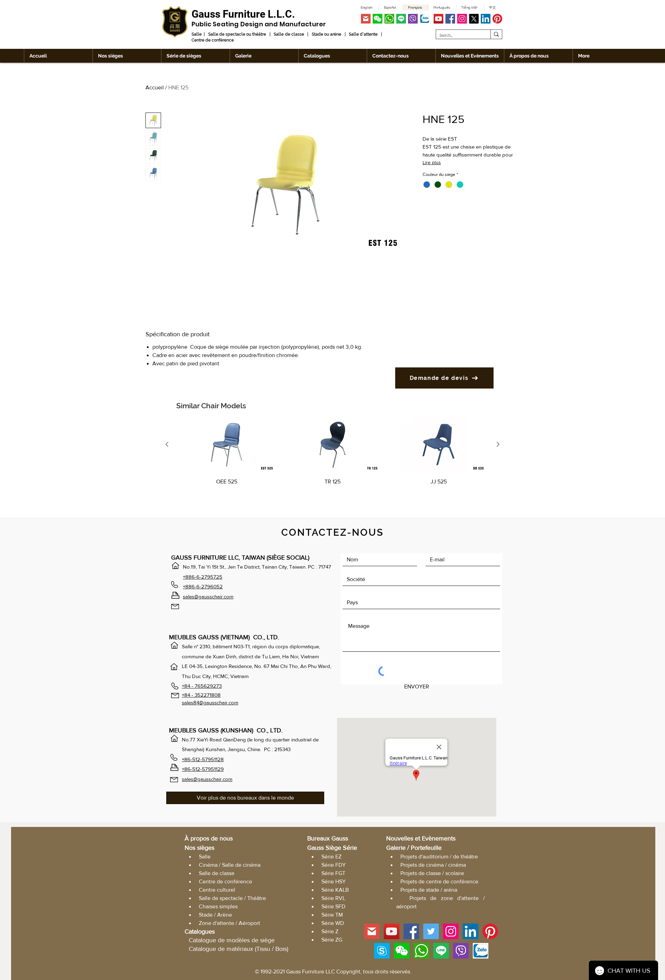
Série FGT (333, 873)
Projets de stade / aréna (428, 890)
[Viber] (413, 19)
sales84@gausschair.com (210, 702)
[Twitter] (431, 931)
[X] (474, 19)
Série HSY (333, 881)
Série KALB (335, 890)
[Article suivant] (498, 444)
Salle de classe (216, 873)
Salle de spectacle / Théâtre (232, 898)
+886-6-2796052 (203, 586)
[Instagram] (462, 19)
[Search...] (496, 34)
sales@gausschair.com (208, 596)
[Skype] (382, 951)
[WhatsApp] (389, 19)
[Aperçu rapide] (226, 445)
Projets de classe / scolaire (432, 873)
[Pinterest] (497, 19)
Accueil (154, 87)
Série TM (332, 915)
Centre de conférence (225, 881)
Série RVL (333, 898)
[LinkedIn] (485, 19)
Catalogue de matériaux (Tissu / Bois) (238, 948)
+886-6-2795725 (202, 577)
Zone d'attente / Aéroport (229, 923)
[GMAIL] (366, 19)
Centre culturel (217, 890)
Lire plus (432, 162)
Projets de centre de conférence (439, 881)
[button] (377, 19)
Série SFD (333, 906)
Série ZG (331, 940)
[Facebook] (450, 19)
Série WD (332, 923)
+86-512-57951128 (203, 759)
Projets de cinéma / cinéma (433, 865)
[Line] (401, 19)
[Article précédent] (167, 444)
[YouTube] (438, 19)
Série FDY (333, 865)
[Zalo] (424, 19)
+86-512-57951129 (203, 769)
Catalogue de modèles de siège (232, 940)
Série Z (329, 931)
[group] (332, 460)
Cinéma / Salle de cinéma (229, 865)
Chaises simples (218, 906)
